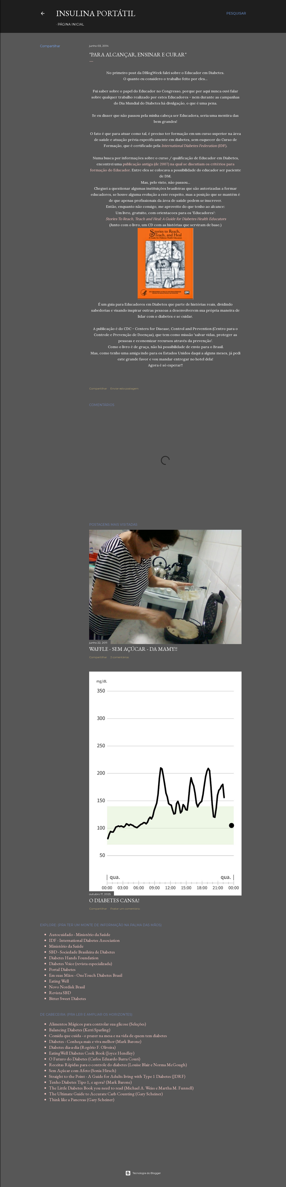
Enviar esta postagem (124, 388)
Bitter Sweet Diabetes (67, 998)
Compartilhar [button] (50, 46)
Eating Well (59, 981)
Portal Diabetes (62, 969)
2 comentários (119, 657)
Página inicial (71, 24)
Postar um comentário (125, 908)
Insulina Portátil (95, 13)
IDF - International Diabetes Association (84, 940)
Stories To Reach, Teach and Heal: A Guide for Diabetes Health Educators (166, 219)
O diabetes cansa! (114, 900)
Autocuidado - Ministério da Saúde (79, 934)
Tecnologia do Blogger (146, 1173)
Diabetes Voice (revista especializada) (80, 963)
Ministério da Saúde (66, 946)
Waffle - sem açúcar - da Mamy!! (133, 648)
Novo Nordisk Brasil (67, 987)
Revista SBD (60, 993)
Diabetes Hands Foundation (74, 958)
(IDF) (193, 145)
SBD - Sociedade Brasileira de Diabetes (82, 952)
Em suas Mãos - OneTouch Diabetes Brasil (85, 975)
